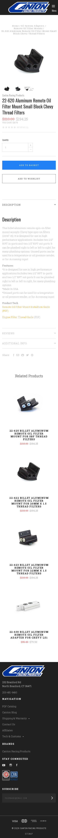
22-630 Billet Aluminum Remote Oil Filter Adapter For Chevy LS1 (29, 634)
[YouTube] (3, 765)
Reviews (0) (22, 127)
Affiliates (7, 730)
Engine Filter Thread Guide (17, 317)
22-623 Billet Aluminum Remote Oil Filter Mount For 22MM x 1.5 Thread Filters (29, 569)
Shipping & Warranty (14, 718)
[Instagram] (11, 765)
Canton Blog (9, 712)
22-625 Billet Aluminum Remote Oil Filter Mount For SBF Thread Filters (29, 435)
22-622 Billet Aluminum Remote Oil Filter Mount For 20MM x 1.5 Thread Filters (29, 502)
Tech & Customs (11, 736)
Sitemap (29, 833)
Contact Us (8, 724)
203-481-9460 (9, 692)
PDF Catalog (9, 706)
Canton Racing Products (13, 95)
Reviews (8, 333)
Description (11, 204)
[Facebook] (16, 765)
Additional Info (14, 343)
